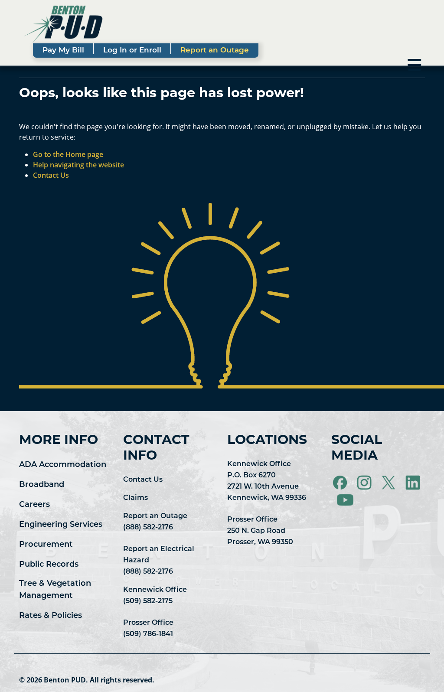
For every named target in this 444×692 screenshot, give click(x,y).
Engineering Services (60, 525)
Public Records (48, 565)
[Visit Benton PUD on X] (389, 483)
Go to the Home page (68, 154)
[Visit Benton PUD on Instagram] (365, 483)
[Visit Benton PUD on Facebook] (340, 483)
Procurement (46, 545)
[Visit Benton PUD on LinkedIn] (412, 483)
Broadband (41, 485)
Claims (135, 498)
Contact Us (143, 480)
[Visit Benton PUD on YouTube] (345, 500)
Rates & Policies (50, 616)
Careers (34, 505)
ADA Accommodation (62, 465)
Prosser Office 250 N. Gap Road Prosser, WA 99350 (260, 531)
